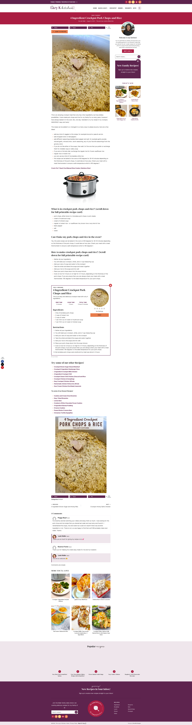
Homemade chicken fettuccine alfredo (66, 384)
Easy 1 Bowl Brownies (61, 398)
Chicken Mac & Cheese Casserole (101, 599)
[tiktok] (139, 2)
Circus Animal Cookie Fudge (96, 674)
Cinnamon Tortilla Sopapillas (63, 413)
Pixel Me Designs (137, 723)
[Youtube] (136, 2)
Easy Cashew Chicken (114, 674)
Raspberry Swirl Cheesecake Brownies (132, 675)
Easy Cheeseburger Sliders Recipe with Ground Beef (78, 675)
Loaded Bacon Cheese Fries (134, 100)
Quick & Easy (131, 709)
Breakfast (116, 707)
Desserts (128, 8)
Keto (134, 8)
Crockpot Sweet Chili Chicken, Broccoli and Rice (70, 376)
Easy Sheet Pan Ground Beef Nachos (59, 675)
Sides (115, 713)
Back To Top (81, 723)
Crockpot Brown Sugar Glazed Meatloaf (67, 367)
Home (95, 8)
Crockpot (113, 8)
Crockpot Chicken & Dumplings (64, 379)
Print (99, 315)
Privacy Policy (73, 723)
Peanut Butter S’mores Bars (63, 410)
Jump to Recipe (60, 31)
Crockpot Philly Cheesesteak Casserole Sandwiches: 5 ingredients (80, 632)
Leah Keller (82, 21)
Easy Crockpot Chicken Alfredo (64, 381)
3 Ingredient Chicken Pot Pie (135, 119)
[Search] (138, 56)
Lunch (115, 709)
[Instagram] (129, 2)
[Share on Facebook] (2, 361)
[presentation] (60, 586)
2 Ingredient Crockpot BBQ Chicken (65, 371)
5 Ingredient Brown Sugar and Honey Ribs (64, 505)
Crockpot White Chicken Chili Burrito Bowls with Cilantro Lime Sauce (101, 632)
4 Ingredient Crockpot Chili (63, 374)
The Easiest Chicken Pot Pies (60, 631)
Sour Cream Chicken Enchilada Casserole (67, 386)
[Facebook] (133, 2)
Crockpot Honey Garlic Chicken (100, 505)
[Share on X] (2, 364)
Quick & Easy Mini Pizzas (81, 599)
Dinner (116, 711)
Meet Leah (127, 51)
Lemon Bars (58, 400)
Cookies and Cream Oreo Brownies (65, 396)
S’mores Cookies (59, 408)
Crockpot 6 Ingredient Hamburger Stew (67, 369)
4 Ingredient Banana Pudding (63, 405)
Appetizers (117, 704)
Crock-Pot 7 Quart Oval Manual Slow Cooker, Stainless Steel (71, 168)
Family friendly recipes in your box (63, 2)
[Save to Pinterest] (2, 367)
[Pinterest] (126, 2)
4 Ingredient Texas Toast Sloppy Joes (121, 119)
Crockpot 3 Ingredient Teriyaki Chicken (60, 600)
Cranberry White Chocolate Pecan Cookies (68, 403)
